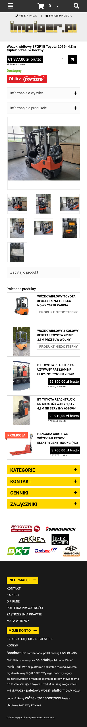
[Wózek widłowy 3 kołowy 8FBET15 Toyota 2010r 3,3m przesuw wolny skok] (21, 329)
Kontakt (14, 588)
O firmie (13, 601)
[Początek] (43, 25)
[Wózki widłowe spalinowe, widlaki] (71, 547)
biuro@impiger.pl (60, 15)
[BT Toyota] (25, 525)
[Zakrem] (32, 536)
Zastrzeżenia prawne (24, 614)
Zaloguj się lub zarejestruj (30, 639)
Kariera (13, 595)
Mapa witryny (18, 621)
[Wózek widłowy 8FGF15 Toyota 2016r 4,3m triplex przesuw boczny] (43, 119)
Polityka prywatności (25, 608)
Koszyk (12, 645)
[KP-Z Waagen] (60, 536)
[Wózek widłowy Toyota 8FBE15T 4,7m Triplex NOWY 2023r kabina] (21, 294)
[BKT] (18, 547)
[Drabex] (46, 547)
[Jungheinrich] (60, 525)
